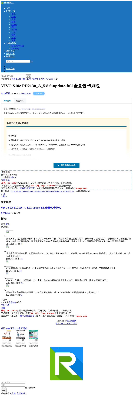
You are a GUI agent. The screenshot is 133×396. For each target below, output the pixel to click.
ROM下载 (10, 11)
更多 (13, 40)
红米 (13, 16)
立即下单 (5, 180)
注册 (13, 393)
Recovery (15, 48)
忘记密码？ (22, 393)
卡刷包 (4, 196)
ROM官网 (5, 93)
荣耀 (13, 22)
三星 (13, 38)
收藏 (3, 308)
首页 (8, 8)
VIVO (14, 30)
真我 (13, 27)
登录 (8, 224)
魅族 (13, 35)
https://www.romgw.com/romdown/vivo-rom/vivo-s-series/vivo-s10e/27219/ (42, 191)
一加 (13, 32)
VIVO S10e (26, 93)
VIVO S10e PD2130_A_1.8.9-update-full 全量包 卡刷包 (31, 207)
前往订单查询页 (27, 188)
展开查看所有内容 (66, 165)
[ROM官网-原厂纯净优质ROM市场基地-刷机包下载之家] (7, 4)
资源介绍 (7, 101)
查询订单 (10, 54)
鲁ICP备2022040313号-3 (66, 323)
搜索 (28, 76)
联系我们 (10, 56)
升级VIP (12, 177)
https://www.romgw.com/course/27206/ (30, 109)
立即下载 (39, 93)
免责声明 (20, 101)
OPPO (14, 25)
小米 (13, 14)
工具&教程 (11, 43)
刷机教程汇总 (17, 46)
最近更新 (10, 51)
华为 (13, 19)
